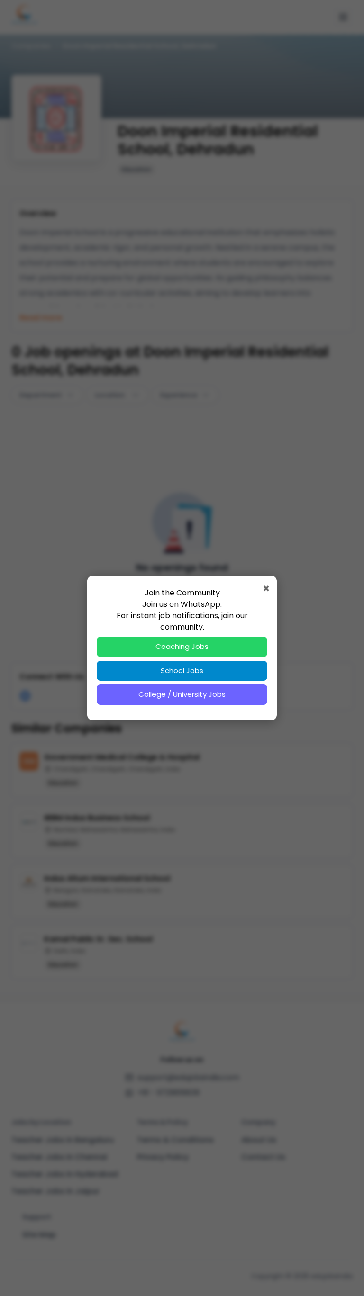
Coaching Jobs (182, 646)
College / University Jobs (182, 694)
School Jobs (182, 670)
